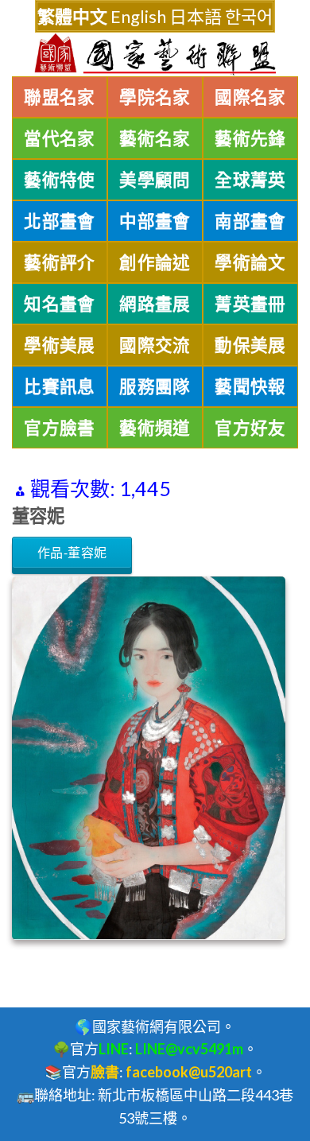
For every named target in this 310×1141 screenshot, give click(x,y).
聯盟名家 (59, 97)
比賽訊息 (59, 386)
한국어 (249, 16)
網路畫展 (155, 303)
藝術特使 (59, 179)
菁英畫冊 (250, 303)
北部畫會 (59, 221)
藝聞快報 (250, 386)
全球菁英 (250, 179)
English (138, 16)
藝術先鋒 (250, 138)
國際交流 (155, 345)
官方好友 (250, 427)
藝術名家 (155, 138)
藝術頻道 (155, 427)
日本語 (195, 16)
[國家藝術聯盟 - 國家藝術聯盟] (155, 54)
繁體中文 (72, 16)
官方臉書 (59, 427)
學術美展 (59, 345)
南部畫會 (250, 221)
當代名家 (59, 138)
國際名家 (250, 97)
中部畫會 (155, 221)
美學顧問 (155, 179)
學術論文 (250, 262)
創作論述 (155, 262)
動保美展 (250, 345)
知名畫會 (59, 303)
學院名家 (155, 97)
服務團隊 (155, 386)
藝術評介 (59, 262)
